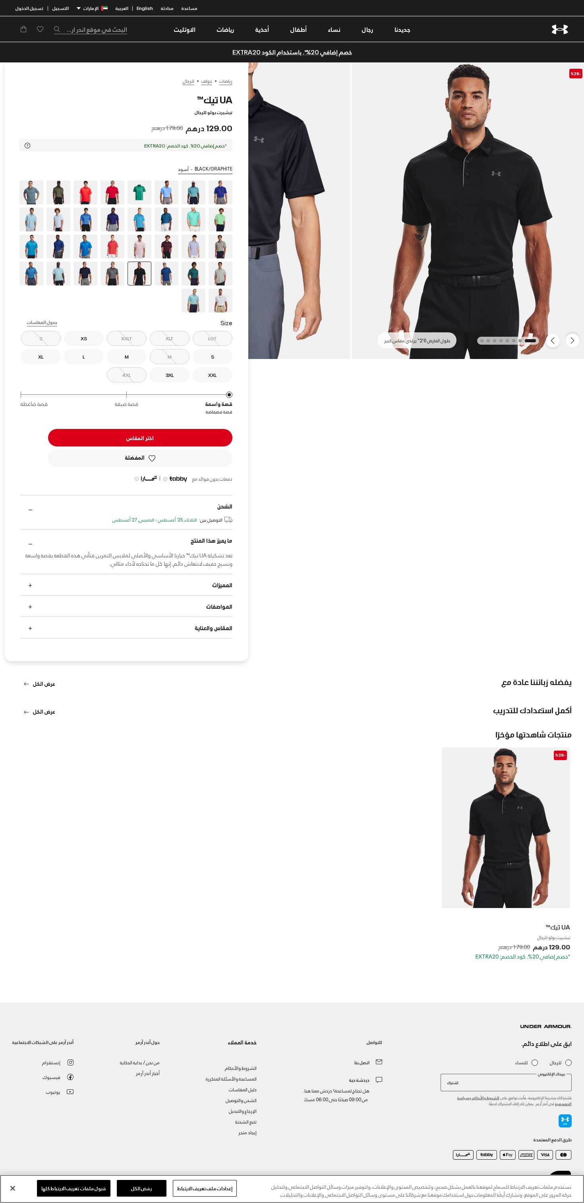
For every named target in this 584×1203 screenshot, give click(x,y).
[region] (292, 1189)
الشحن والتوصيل (241, 1099)
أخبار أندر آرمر (148, 1072)
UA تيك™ (558, 926)
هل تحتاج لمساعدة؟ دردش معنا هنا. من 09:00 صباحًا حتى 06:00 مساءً (336, 1094)
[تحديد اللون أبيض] (220, 300)
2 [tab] (518, 343)
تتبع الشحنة (246, 1121)
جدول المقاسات (42, 321)
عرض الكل (43, 683)
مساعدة (189, 7)
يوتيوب (53, 1091)
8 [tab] (479, 343)
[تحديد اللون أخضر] (139, 192)
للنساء (521, 1062)
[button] (367, 29)
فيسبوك (51, 1076)
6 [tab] (492, 343)
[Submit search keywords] (59, 29)
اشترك (452, 1082)
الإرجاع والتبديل (243, 1110)
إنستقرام (51, 1062)
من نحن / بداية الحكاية (140, 1062)
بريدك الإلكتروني (551, 1074)
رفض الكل (141, 1187)
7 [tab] (486, 343)
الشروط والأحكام (485, 1097)
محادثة (167, 7)
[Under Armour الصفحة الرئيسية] (560, 29)
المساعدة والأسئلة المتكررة (231, 1078)
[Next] (553, 340)
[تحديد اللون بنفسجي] (193, 246)
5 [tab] (499, 343)
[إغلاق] (12, 1188)
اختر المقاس (140, 437)
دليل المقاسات (243, 1089)
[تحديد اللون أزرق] (220, 192)
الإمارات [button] (91, 7)
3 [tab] (511, 343)
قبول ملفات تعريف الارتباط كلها (73, 1187)
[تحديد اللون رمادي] (220, 273)
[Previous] (574, 340)
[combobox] (90, 29)
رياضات (225, 80)
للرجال (188, 80)
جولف (206, 80)
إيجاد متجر (247, 1132)
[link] (402, 29)
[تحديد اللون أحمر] (112, 192)
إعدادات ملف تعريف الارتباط (204, 1187)
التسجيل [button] (60, 7)
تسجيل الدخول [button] (29, 7)
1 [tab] (532, 343)
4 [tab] (505, 343)
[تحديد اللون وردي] (139, 246)
